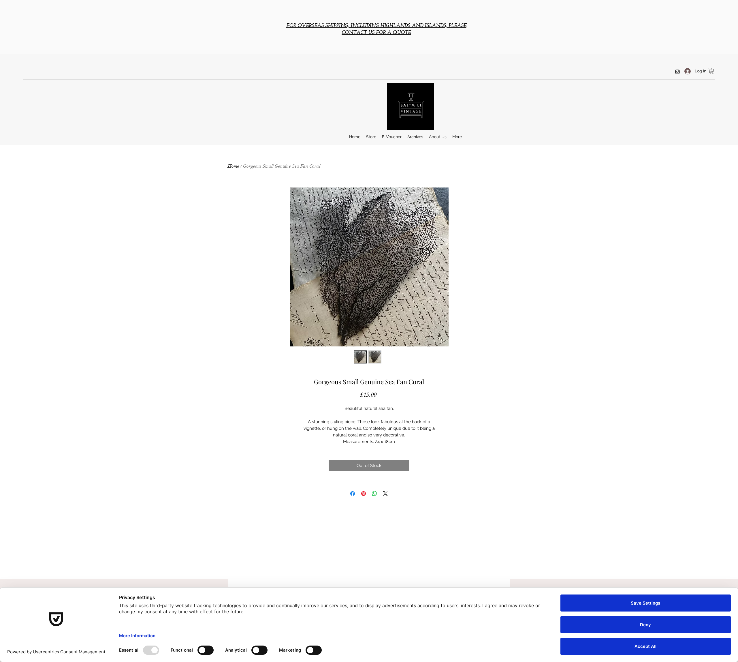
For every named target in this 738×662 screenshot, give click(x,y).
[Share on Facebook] (352, 493)
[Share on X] (385, 493)
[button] (711, 71)
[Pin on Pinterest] (363, 493)
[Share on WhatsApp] (374, 493)
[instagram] (677, 72)
